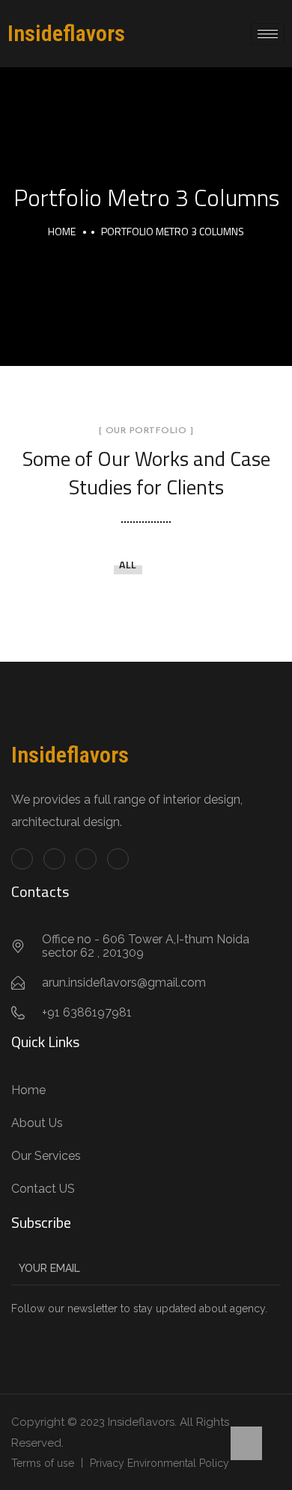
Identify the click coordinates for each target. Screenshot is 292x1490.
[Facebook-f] (22, 859)
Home (62, 231)
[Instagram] (118, 859)
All (128, 564)
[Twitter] (54, 859)
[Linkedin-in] (86, 859)
